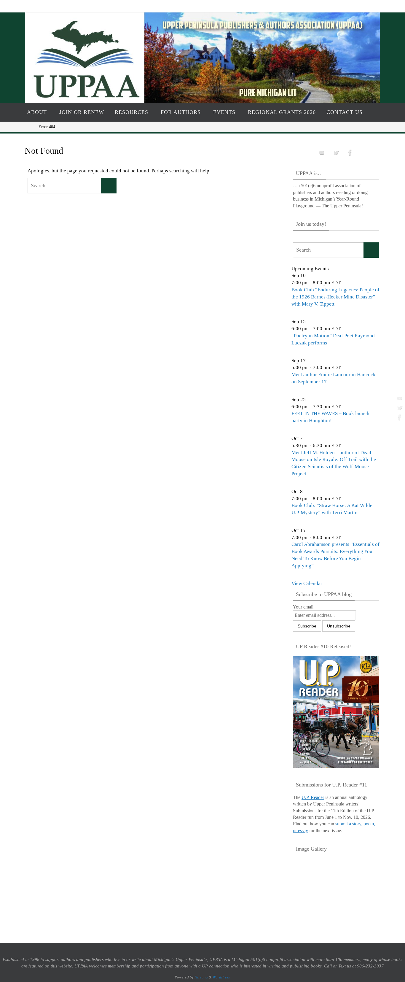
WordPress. (222, 977)
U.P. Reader (313, 797)
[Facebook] (399, 417)
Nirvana (201, 977)
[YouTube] (399, 398)
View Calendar (306, 583)
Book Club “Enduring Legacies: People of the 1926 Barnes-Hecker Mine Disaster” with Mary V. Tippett (335, 297)
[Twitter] (399, 407)
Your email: (304, 606)
